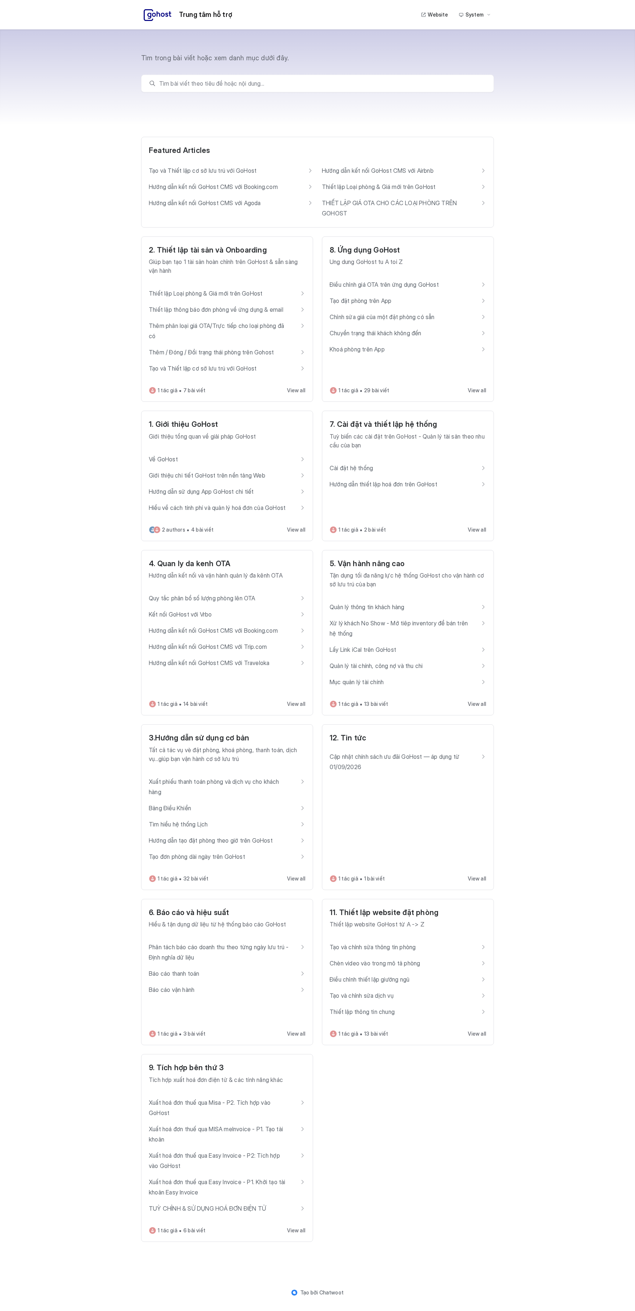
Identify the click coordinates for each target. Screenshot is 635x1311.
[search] (321, 83)
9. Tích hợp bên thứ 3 (186, 1067)
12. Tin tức (348, 737)
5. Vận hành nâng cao (367, 563)
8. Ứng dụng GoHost (365, 250)
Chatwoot (331, 1292)
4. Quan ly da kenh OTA (189, 563)
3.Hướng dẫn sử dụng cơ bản (199, 737)
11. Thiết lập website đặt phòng (384, 912)
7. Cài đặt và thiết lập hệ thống (383, 424)
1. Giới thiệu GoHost (183, 424)
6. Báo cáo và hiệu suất (189, 912)
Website (438, 14)
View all (296, 390)
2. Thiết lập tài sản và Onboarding (208, 250)
